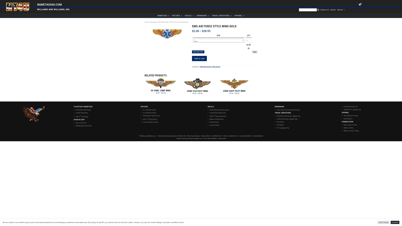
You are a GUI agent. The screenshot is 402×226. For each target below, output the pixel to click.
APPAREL (238, 16)
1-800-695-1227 (233, 136)
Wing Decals (153, 22)
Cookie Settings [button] (383, 222)
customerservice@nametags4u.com (191, 138)
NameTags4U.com (49, 4)
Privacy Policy (222, 138)
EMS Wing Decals (163, 22)
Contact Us (324, 10)
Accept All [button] (395, 222)
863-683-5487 (247, 136)
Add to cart (199, 58)
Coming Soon (347, 122)
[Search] (318, 9)
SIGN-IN (333, 10)
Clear (254, 52)
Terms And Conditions (210, 138)
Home (146, 22)
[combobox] (218, 40)
